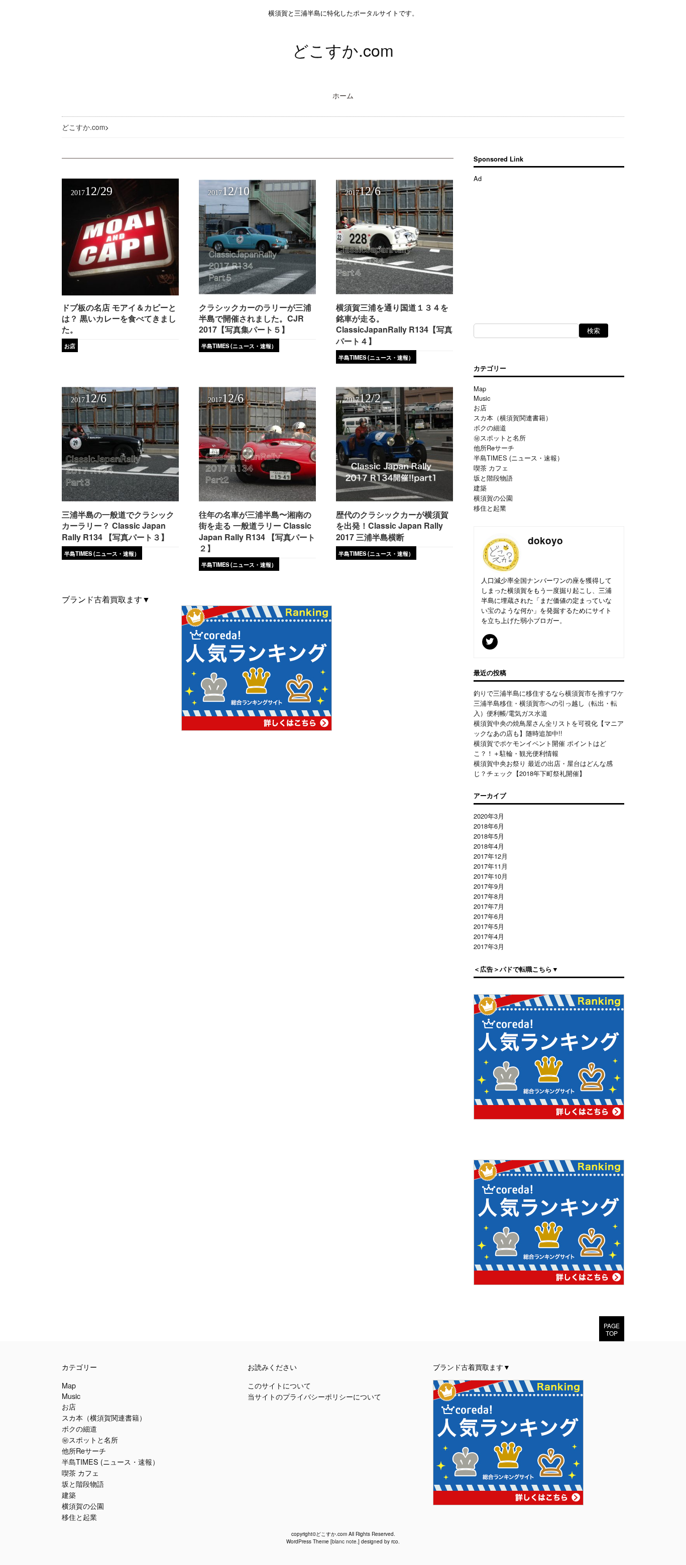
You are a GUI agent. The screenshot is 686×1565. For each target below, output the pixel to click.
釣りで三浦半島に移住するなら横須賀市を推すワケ (549, 693)
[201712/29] (120, 292)
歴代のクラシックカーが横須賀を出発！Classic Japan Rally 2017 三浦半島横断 (392, 526)
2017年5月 (489, 926)
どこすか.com (343, 49)
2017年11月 (491, 866)
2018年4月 (489, 846)
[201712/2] (394, 499)
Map (480, 388)
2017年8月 (489, 896)
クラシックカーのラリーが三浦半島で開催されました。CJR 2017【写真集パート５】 (255, 318)
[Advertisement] (549, 245)
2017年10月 (491, 876)
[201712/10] (257, 292)
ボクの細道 (490, 427)
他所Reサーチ (494, 447)
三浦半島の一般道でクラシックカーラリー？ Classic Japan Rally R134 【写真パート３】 (118, 526)
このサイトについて (279, 1385)
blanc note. (345, 1541)
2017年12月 (491, 856)
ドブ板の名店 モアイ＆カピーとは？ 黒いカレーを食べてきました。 (119, 318)
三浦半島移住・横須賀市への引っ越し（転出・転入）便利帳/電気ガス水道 (545, 708)
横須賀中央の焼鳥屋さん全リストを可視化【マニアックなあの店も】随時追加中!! (549, 728)
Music (482, 398)
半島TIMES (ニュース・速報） (239, 346)
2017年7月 (489, 906)
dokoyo (545, 540)
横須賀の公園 (493, 498)
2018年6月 (489, 826)
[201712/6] (394, 292)
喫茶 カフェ (491, 468)
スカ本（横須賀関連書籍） (513, 417)
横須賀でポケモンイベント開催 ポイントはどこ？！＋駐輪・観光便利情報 (540, 748)
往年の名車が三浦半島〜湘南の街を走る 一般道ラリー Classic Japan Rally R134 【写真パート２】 (257, 531)
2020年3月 (489, 816)
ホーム (343, 95)
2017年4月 (489, 936)
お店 (69, 346)
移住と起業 (490, 508)
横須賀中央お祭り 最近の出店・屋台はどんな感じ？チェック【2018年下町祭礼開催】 (543, 768)
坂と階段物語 (493, 478)
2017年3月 (489, 946)
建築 (480, 488)
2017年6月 (489, 916)
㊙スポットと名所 (500, 437)
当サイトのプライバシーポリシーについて (314, 1396)
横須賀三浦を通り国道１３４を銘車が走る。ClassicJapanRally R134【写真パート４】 (394, 324)
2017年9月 (489, 886)
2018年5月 (489, 836)
